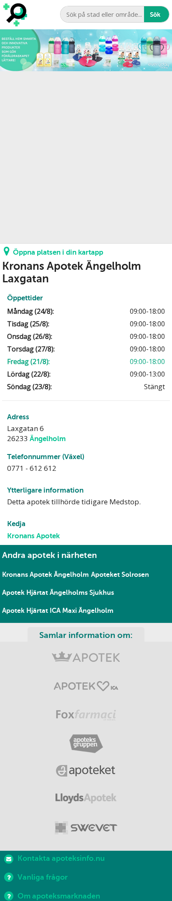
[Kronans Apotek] (86, 660)
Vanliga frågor (43, 877)
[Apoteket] (86, 772)
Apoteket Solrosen (120, 574)
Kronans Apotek (33, 536)
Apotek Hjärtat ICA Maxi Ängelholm (58, 610)
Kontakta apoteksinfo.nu (61, 858)
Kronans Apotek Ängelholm (45, 574)
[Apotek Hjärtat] (86, 688)
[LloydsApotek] (86, 800)
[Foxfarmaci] (86, 716)
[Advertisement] (86, 157)
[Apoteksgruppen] (86, 744)
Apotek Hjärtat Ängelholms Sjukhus (58, 592)
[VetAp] (86, 828)
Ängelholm (48, 439)
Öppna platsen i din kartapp (58, 252)
